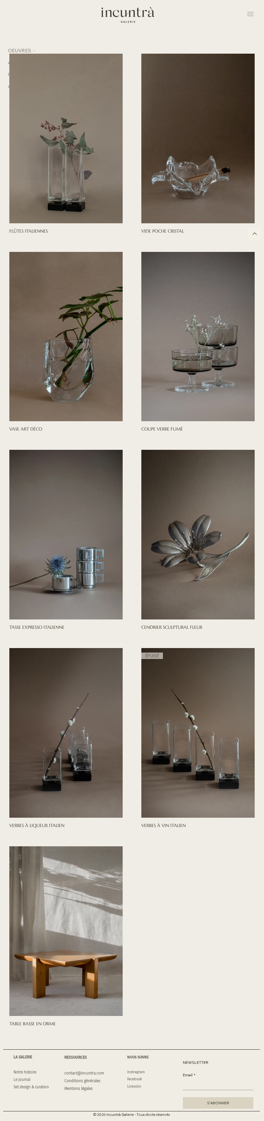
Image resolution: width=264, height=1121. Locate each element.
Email (189, 1074)
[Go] (254, 234)
